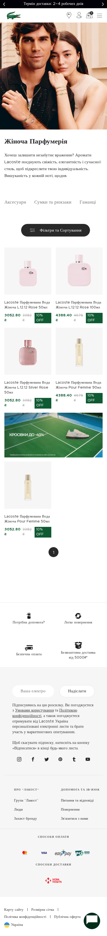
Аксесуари (15, 202)
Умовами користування (34, 710)
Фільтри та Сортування (60, 230)
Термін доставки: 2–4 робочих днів (53, 4)
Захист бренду (25, 818)
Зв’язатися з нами (74, 818)
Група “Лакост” (26, 800)
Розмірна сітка (42, 910)
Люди (18, 809)
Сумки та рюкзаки (52, 202)
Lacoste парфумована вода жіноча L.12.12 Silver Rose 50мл (27, 387)
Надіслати (77, 691)
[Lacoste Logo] (13, 15)
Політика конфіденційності (25, 917)
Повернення (70, 809)
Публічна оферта (67, 917)
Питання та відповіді (77, 800)
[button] (4, 4)
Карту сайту (14, 910)
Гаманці (88, 202)
